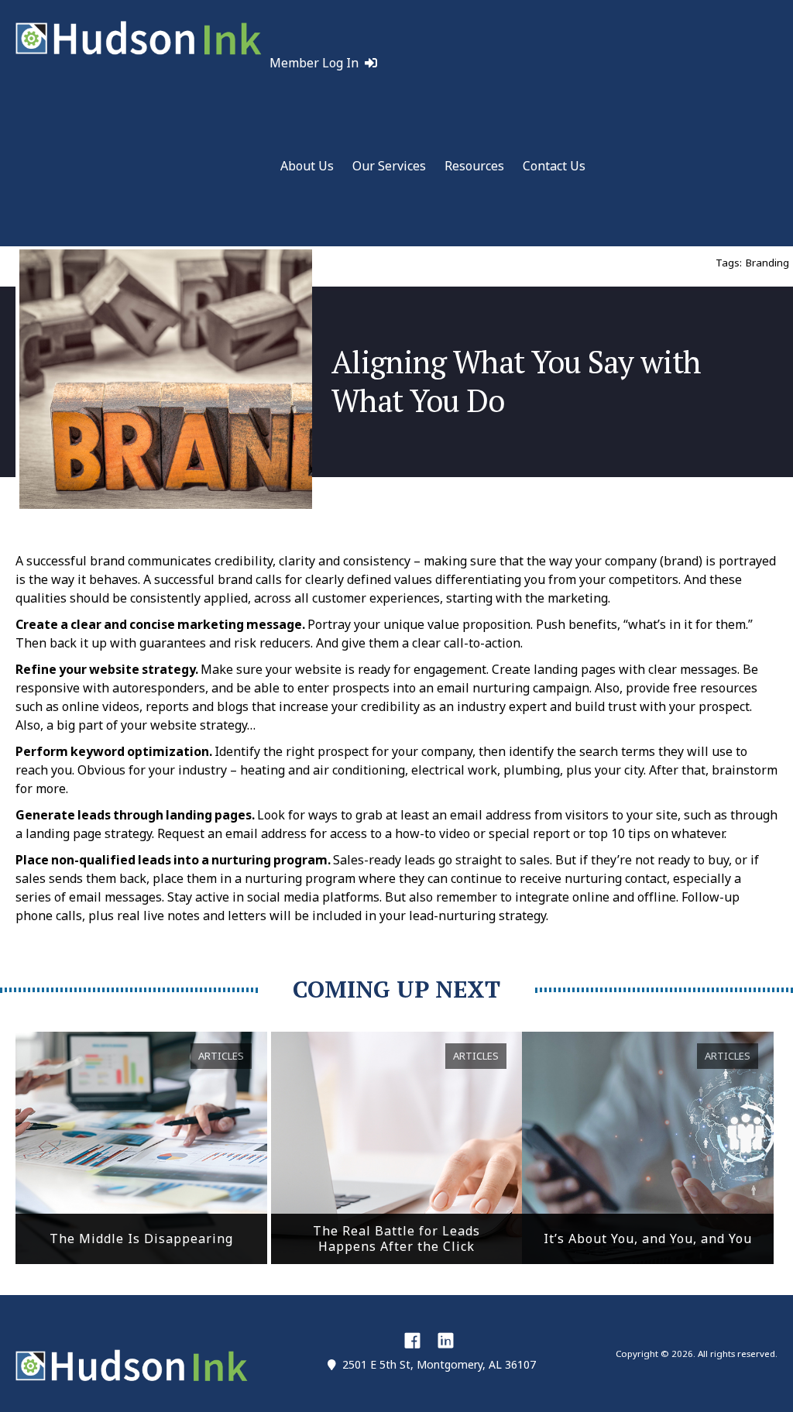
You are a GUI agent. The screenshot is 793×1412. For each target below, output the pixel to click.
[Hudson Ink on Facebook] (412, 1340)
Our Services (389, 165)
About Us (307, 165)
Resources (474, 165)
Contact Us (554, 165)
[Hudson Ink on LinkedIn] (445, 1340)
